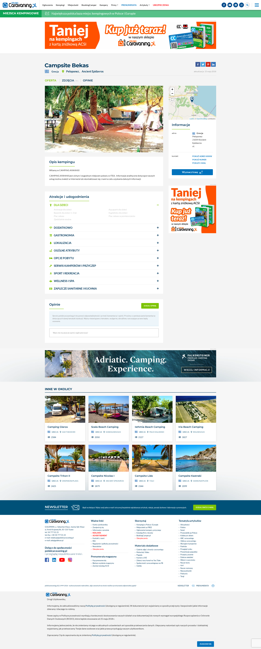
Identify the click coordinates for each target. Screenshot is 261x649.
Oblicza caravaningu (188, 541)
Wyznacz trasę (190, 172)
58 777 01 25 (53, 532)
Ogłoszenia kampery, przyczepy (148, 530)
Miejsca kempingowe (21, 13)
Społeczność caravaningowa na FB (149, 563)
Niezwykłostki (186, 571)
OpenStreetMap (202, 119)
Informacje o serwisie (101, 530)
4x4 (182, 565)
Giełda (139, 566)
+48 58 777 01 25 (58, 535)
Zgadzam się (206, 644)
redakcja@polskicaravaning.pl (62, 538)
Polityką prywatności (101, 635)
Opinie (88, 80)
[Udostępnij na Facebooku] (197, 64)
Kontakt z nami (98, 538)
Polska (183, 527)
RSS (94, 541)
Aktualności (184, 525)
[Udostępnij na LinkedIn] (213, 64)
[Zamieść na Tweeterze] (203, 64)
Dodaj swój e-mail (205, 507)
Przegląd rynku (186, 549)
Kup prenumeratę (99, 560)
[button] (104, 205)
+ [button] (172, 89)
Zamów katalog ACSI (101, 566)
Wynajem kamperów (188, 544)
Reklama (97, 533)
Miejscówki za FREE (144, 527)
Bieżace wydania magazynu (103, 563)
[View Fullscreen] (172, 99)
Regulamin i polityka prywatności (105, 544)
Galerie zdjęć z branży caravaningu (149, 549)
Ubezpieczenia (98, 549)
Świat (182, 530)
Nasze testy (185, 563)
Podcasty (184, 573)
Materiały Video (142, 552)
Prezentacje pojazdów (188, 552)
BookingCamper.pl (143, 535)
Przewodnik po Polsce (188, 533)
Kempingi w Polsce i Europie (147, 525)
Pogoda (139, 555)
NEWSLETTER (56, 507)
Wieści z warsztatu (187, 560)
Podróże (183, 546)
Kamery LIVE (141, 558)
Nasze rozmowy (186, 568)
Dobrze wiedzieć (186, 557)
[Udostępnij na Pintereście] (208, 64)
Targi (182, 576)
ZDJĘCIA (70, 80)
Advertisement (100, 535)
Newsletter (97, 546)
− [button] (172, 93)
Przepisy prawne (186, 554)
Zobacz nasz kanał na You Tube (148, 560)
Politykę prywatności (95, 605)
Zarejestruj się (98, 527)
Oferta (50, 80)
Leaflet (191, 119)
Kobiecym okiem (186, 535)
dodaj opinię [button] (150, 306)
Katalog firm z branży (144, 533)
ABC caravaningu (187, 538)
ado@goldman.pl (57, 540)
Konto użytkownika (100, 525)
